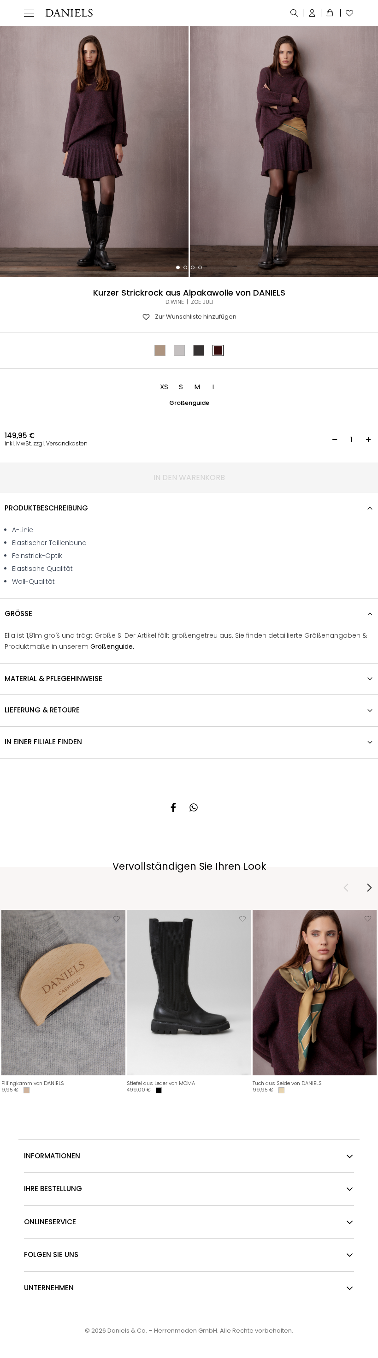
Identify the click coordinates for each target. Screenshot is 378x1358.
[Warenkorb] (331, 13)
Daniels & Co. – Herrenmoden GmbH (162, 1330)
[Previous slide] (346, 887)
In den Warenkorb (189, 477)
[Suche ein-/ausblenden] (294, 13)
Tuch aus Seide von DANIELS (287, 1083)
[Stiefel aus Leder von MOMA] (189, 992)
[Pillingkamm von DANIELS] (63, 992)
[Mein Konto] (312, 13)
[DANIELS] (69, 12)
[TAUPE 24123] (160, 350)
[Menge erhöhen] (368, 439)
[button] (164, 387)
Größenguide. (112, 646)
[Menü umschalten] (29, 13)
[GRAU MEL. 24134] (179, 350)
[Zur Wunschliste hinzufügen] (116, 918)
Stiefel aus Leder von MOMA (161, 1083)
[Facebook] (173, 807)
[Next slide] (369, 887)
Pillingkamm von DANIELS (32, 1083)
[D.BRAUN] (199, 350)
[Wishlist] (347, 13)
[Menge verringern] (335, 439)
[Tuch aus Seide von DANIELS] (315, 992)
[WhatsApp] (193, 807)
